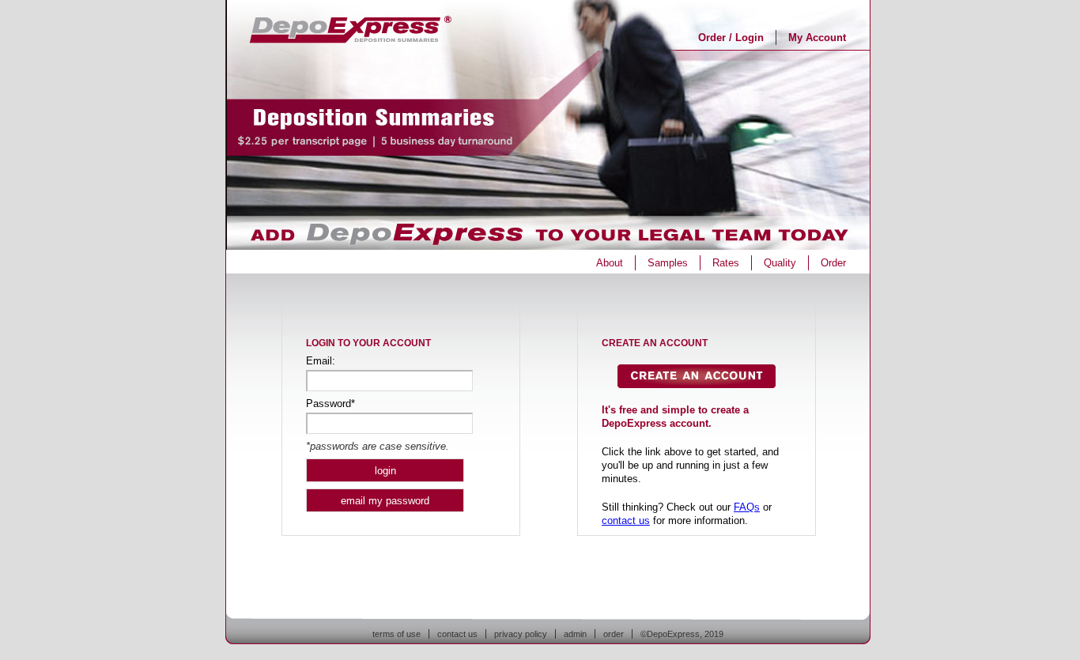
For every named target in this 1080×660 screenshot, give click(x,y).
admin (575, 634)
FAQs (747, 507)
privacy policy (520, 634)
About (609, 263)
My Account (817, 37)
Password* (330, 403)
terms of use (396, 634)
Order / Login (731, 37)
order (613, 634)
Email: (320, 361)
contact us (626, 520)
